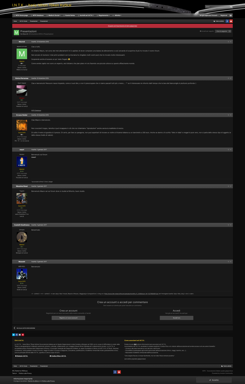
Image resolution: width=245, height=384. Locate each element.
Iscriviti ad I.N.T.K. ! (87, 15)
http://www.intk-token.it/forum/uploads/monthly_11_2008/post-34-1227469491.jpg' (132, 293)
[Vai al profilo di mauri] (22, 161)
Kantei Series (70, 15)
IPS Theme (15, 371)
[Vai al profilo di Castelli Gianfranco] (22, 237)
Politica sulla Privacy (25, 373)
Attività (117, 15)
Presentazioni (48, 34)
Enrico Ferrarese (21, 78)
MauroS (25, 34)
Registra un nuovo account (68, 318)
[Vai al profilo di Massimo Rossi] (22, 198)
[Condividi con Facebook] (16, 334)
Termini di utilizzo (33, 381)
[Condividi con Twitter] (13, 334)
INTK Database (38, 15)
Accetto (215, 380)
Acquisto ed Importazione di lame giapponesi (122, 26)
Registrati (224, 15)
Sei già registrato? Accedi (208, 15)
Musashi (22, 262)
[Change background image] (230, 15)
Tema (14, 373)
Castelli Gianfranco (21, 225)
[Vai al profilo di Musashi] (22, 274)
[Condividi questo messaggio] (228, 41)
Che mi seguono (221, 31)
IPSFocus (25, 371)
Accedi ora (176, 318)
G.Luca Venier (21, 115)
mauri (22, 150)
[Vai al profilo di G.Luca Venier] (22, 125)
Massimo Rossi (22, 186)
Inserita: (40, 78)
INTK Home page (21, 15)
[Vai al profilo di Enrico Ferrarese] (22, 90)
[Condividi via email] (19, 334)
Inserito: (40, 41)
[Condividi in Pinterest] (22, 334)
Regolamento (103, 15)
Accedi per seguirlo (207, 31)
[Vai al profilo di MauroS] (16, 32)
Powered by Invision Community (222, 373)
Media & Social (54, 15)
